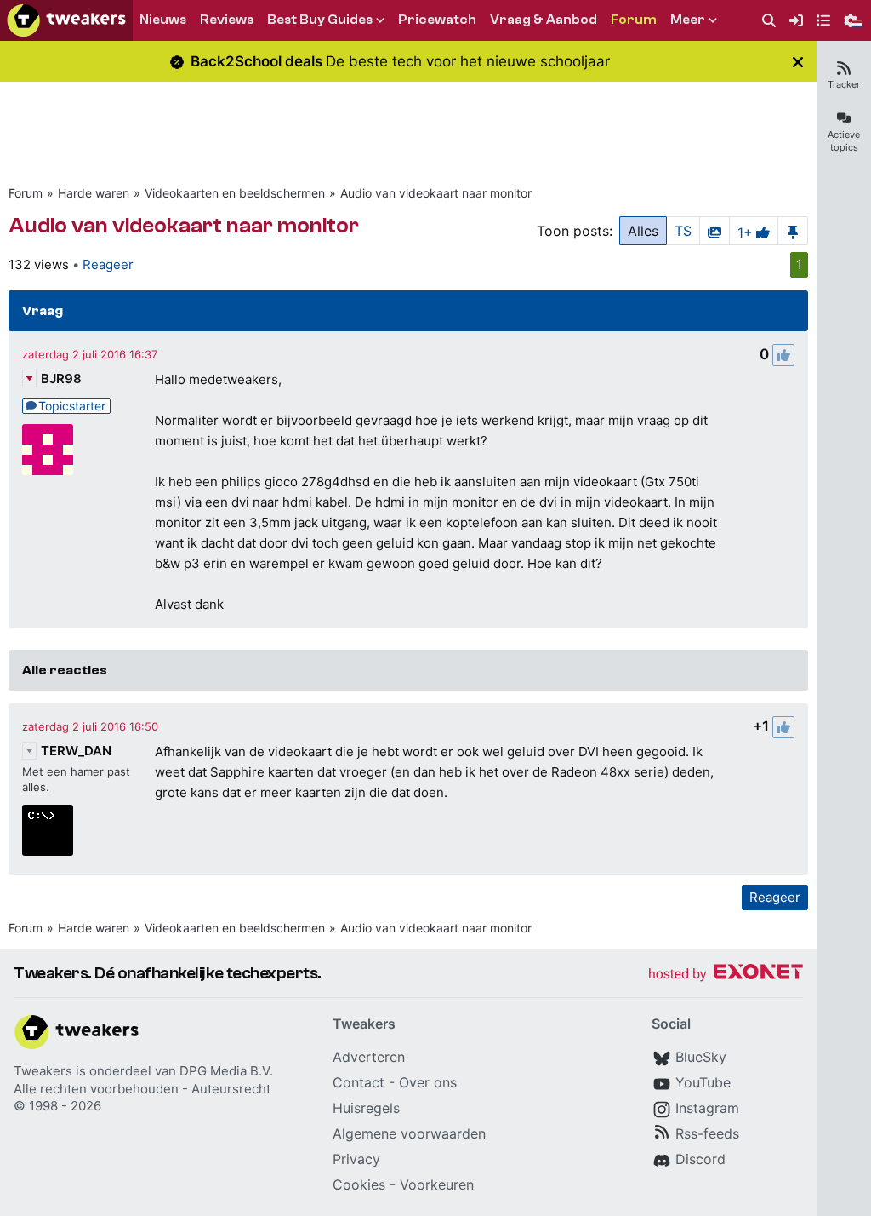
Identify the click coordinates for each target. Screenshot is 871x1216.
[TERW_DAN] (47, 830)
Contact (358, 1082)
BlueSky (700, 1056)
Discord (700, 1158)
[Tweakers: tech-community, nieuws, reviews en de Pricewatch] (66, 20)
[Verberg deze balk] (798, 62)
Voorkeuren (437, 1184)
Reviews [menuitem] (226, 19)
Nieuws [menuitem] (162, 19)
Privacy (356, 1158)
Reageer (108, 264)
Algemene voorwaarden (409, 1133)
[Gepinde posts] (792, 230)
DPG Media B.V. (226, 1071)
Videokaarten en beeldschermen (235, 193)
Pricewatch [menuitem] (437, 19)
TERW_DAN (76, 751)
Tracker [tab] (844, 84)
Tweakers (43, 1071)
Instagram (707, 1107)
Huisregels (366, 1107)
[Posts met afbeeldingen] (714, 230)
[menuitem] (769, 21)
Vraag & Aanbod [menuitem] (543, 19)
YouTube (703, 1082)
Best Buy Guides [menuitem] (320, 19)
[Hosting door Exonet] (725, 974)
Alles (643, 230)
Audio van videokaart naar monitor (436, 193)
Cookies (359, 1184)
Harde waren (93, 193)
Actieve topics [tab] (844, 141)
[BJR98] (47, 449)
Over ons (428, 1082)
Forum (26, 193)
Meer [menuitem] (687, 19)
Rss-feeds (707, 1133)
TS (683, 230)
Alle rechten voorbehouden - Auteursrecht (142, 1089)
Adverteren (369, 1056)
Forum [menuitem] (634, 19)
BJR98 (61, 378)
